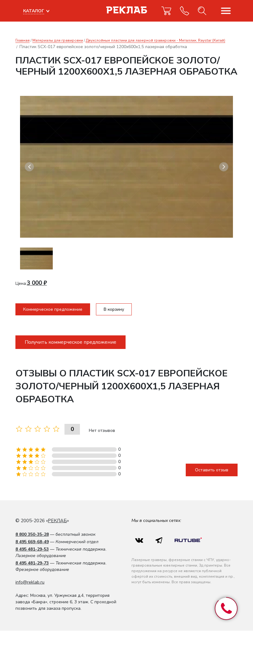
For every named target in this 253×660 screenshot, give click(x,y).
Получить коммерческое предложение (70, 342)
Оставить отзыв (211, 470)
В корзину (114, 309)
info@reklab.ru (29, 582)
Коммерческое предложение (52, 309)
